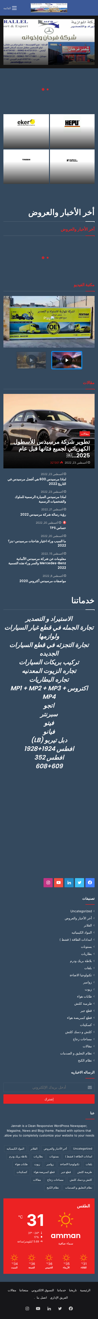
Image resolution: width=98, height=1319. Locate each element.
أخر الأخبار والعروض (78, 918)
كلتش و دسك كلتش (78, 1032)
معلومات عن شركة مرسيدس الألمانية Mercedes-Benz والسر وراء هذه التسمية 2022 (37, 563)
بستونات (86, 946)
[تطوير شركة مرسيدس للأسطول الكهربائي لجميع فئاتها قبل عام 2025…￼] (48, 431)
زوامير (87, 982)
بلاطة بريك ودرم (81, 961)
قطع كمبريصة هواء (79, 1018)
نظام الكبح (85, 1060)
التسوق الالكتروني (42, 1290)
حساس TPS (58, 527)
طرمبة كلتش (83, 1003)
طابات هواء (84, 996)
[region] (49, 334)
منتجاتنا (23, 1290)
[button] (66, 360)
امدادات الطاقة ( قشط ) (75, 939)
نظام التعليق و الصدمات (76, 1053)
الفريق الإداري (59, 1297)
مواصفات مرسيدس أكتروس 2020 (42, 581)
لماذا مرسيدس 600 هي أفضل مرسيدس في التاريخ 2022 (37, 481)
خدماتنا (61, 1290)
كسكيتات (86, 1025)
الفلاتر (88, 925)
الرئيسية (85, 1290)
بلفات (88, 968)
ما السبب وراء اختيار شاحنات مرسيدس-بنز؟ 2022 (37, 543)
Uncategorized (81, 911)
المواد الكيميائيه (82, 932)
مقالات (87, 1046)
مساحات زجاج (82, 1039)
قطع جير (86, 1010)
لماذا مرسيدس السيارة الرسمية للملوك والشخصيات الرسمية (40, 499)
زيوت (88, 989)
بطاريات (86, 954)
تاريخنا (73, 1290)
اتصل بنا (42, 1297)
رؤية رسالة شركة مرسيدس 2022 (43, 514)
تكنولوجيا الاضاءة (81, 975)
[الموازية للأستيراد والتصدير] (49, 7)
